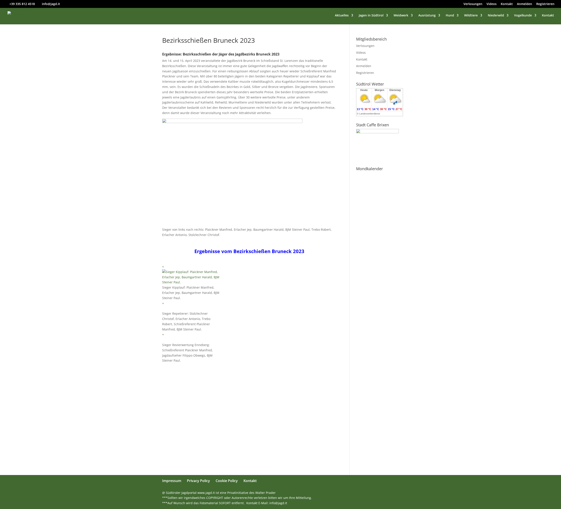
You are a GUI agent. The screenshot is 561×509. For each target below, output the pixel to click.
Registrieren (545, 4)
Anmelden (524, 4)
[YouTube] (378, 493)
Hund (450, 15)
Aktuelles (342, 15)
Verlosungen (472, 4)
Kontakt (507, 4)
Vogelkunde (523, 15)
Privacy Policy (198, 480)
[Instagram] (387, 493)
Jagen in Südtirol (371, 15)
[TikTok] (397, 493)
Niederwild (496, 15)
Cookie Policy (227, 480)
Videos (491, 4)
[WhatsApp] (359, 493)
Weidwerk (401, 15)
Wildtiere (471, 15)
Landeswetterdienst (369, 113)
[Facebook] (368, 493)
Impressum (171, 480)
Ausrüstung (427, 15)
